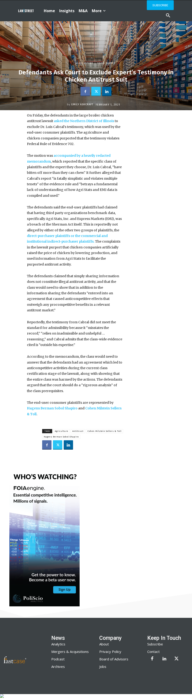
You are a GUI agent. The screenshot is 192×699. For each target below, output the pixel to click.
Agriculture (84, 63)
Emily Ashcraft (82, 104)
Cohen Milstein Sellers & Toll (105, 431)
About (104, 644)
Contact (153, 651)
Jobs (102, 666)
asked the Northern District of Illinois (84, 121)
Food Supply (106, 63)
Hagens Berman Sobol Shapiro (52, 408)
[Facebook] (85, 91)
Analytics (58, 644)
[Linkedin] (106, 91)
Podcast (58, 659)
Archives (58, 666)
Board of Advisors (113, 659)
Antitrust (77, 431)
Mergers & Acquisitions (70, 651)
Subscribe (155, 644)
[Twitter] (96, 91)
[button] (168, 15)
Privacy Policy (110, 651)
